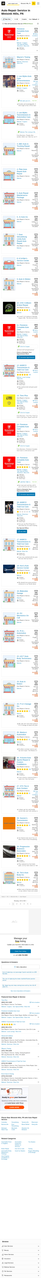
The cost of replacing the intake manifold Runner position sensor (18, 979)
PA (7, 896)
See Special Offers (22, 44)
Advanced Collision (7, 1036)
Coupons (24, 42)
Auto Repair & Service (23, 35)
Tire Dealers (18, 1004)
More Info (26, 46)
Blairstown (35, 1122)
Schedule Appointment (27, 357)
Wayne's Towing (23, 57)
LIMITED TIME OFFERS (28, 482)
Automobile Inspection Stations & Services (27, 1078)
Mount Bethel (25, 1124)
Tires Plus (4, 1000)
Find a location (35, 1002)
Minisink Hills (14, 896)
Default (34, 19)
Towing (17, 1053)
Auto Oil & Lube (30, 1029)
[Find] (33, 3)
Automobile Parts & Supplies (6, 1142)
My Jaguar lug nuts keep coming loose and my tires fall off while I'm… (19, 986)
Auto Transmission (20, 1029)
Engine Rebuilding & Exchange (33, 1151)
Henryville (34, 1124)
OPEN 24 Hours (28, 23)
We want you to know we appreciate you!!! (29, 101)
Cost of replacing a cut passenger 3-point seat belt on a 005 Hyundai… (19, 972)
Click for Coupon (25, 346)
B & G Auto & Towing (7, 1074)
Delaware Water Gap (4, 1128)
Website (19, 42)
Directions (20, 46)
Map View (7, 19)
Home (3, 896)
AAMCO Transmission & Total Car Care (13, 1021)
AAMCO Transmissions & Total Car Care (13, 1061)
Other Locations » (35, 35)
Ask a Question (21, 967)
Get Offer (23, 531)
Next (31, 904)
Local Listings (26, 377)
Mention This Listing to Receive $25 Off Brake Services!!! (29, 132)
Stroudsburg (15, 1122)
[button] (38, 3)
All (17, 19)
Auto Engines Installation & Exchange (5, 1157)
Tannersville (25, 1122)
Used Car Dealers (20, 1040)
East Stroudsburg (15, 1125)
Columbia (4, 1122)
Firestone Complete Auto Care (23, 31)
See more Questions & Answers (20, 991)
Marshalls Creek (14, 1128)
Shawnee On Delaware (25, 1128)
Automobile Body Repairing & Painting (6, 1152)
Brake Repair (18, 1015)
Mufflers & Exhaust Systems (31, 1015)
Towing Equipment (25, 1053)
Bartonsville (4, 1124)
